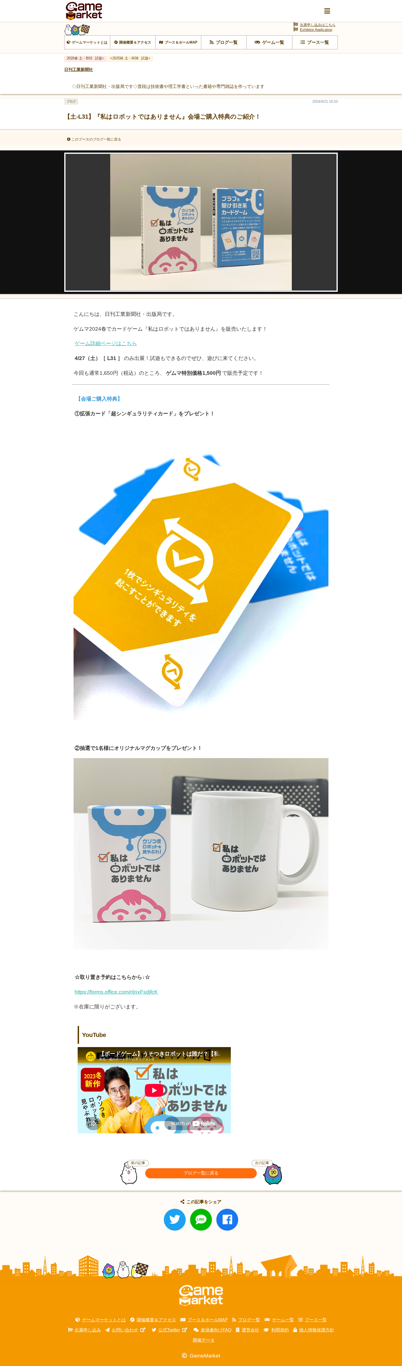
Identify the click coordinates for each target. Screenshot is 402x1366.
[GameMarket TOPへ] (201, 1295)
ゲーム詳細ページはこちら (106, 343)
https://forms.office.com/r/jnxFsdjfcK (116, 992)
